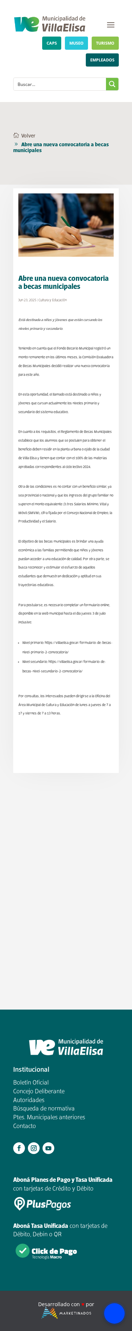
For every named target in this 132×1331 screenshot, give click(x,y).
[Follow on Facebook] (19, 1148)
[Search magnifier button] (112, 84)
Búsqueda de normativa (44, 1109)
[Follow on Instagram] (34, 1148)
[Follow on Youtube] (48, 1148)
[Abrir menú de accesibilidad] (114, 1313)
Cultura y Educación (52, 300)
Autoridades (28, 1100)
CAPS (52, 43)
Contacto (24, 1126)
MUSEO (76, 43)
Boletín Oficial (31, 1083)
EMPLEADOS (102, 60)
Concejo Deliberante (39, 1092)
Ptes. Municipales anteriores (49, 1118)
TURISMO (105, 43)
